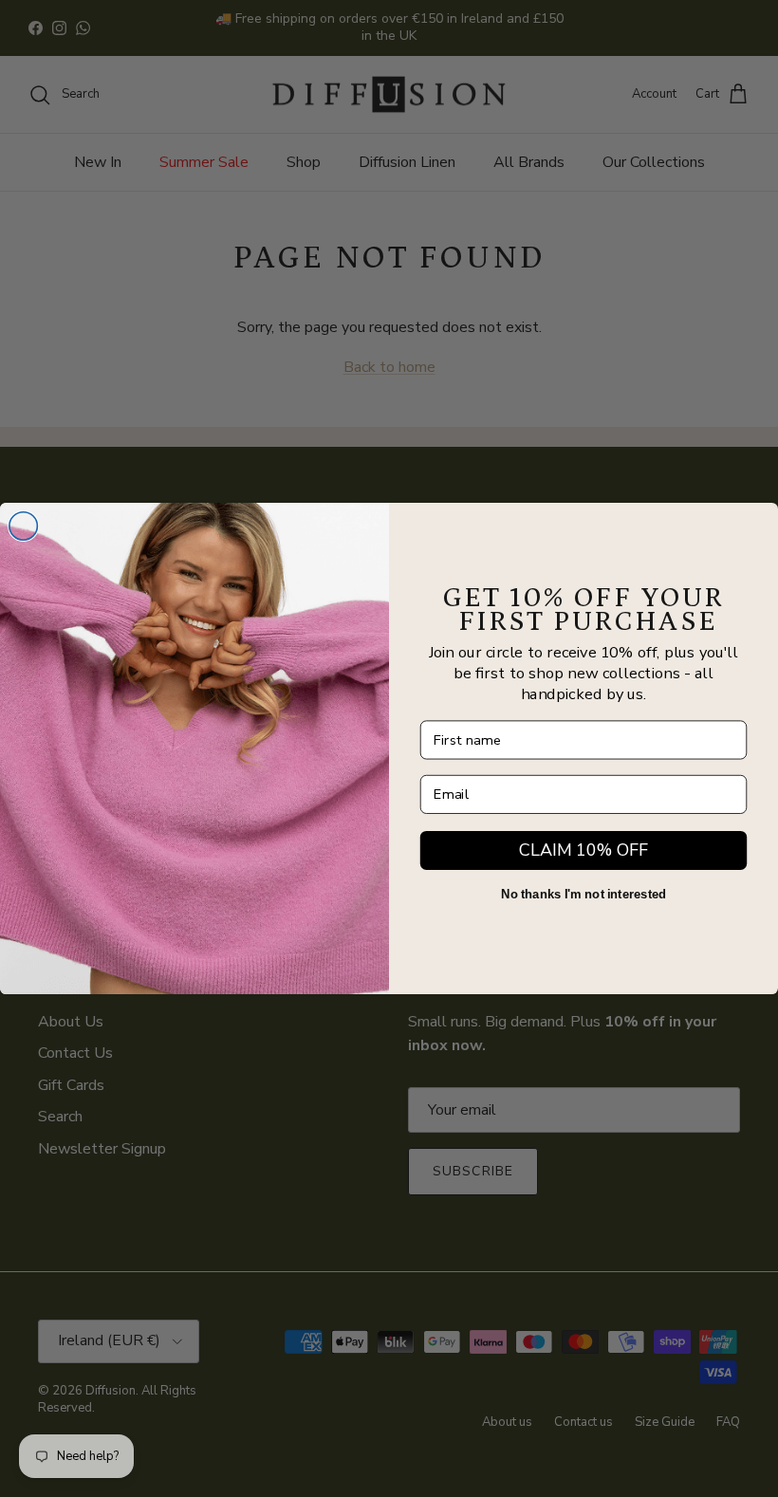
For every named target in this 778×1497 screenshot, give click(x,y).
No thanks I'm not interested (584, 894)
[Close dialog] (23, 526)
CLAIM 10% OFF (583, 850)
